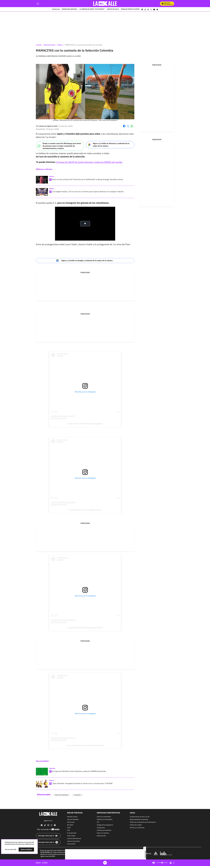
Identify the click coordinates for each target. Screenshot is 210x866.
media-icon (105, 863)
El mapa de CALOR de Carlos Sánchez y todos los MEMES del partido (79, 771)
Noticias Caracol (72, 817)
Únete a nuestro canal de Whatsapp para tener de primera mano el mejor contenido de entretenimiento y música (62, 145)
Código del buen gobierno (105, 825)
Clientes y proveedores (104, 830)
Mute (153, 862)
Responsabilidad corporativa (139, 819)
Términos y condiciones (137, 827)
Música (60, 45)
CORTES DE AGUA (113, 9)
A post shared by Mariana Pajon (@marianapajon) (85, 424)
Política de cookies (136, 825)
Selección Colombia (61, 795)
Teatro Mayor (71, 836)
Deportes (52, 768)
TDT (98, 822)
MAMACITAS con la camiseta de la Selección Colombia (83, 45)
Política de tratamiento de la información (143, 822)
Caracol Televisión (73, 819)
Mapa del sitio (101, 836)
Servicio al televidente (104, 817)
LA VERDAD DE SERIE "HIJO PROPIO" (92, 9)
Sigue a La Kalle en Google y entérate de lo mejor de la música (87, 260)
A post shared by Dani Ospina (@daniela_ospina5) (85, 628)
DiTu (68, 830)
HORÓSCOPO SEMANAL (69, 9)
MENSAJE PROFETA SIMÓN (130, 9)
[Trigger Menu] (38, 3)
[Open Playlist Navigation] (173, 863)
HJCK (69, 827)
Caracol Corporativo (73, 841)
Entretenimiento (49, 45)
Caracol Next (71, 844)
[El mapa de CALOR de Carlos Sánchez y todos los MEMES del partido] (42, 771)
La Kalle (38, 45)
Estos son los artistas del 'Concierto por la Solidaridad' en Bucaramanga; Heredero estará (87, 179)
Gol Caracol (71, 822)
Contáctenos (101, 827)
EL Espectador (72, 833)
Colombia (77, 795)
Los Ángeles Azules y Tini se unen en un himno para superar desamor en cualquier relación (88, 191)
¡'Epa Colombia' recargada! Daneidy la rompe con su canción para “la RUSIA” (82, 783)
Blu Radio (70, 825)
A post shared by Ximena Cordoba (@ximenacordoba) (85, 745)
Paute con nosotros (103, 833)
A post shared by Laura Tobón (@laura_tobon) (85, 510)
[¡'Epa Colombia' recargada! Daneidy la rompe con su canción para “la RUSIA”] (42, 784)
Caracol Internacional (74, 838)
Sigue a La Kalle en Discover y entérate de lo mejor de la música (111, 144)
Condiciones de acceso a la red (139, 817)
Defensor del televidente (104, 819)
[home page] (105, 3)
